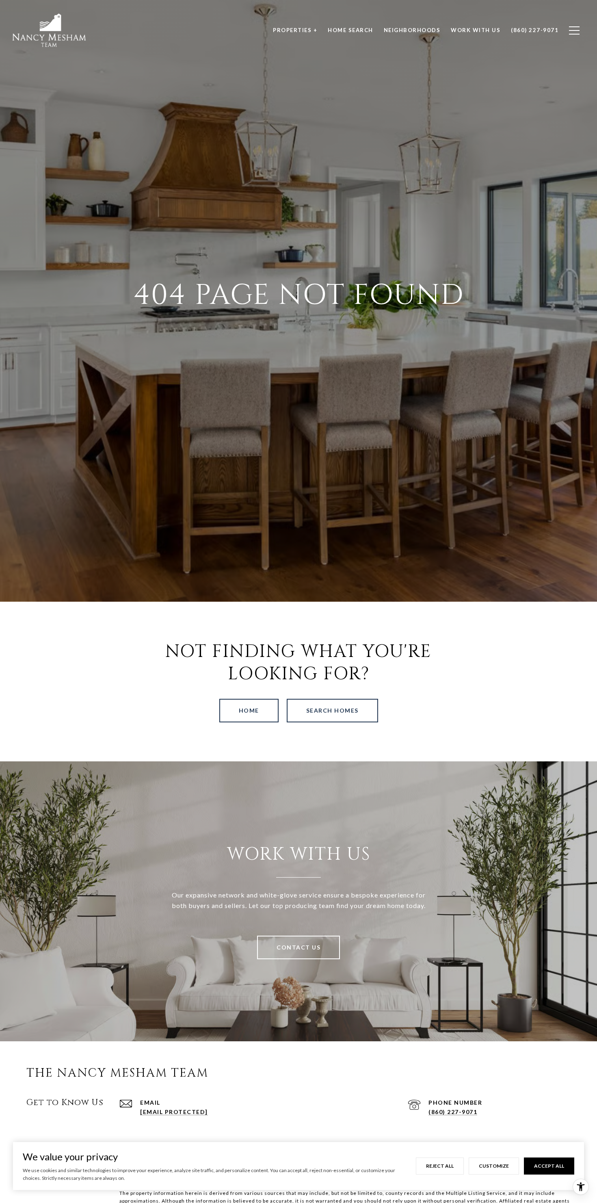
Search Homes (332, 710)
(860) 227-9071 (452, 1111)
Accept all (549, 1166)
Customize (494, 1166)
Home (249, 710)
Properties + (295, 30)
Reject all (440, 1166)
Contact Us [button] (298, 947)
